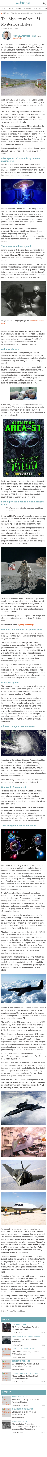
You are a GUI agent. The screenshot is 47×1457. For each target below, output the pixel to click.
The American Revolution (22, 1409)
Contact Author (17, 38)
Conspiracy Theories (21, 1324)
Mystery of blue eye (26, 625)
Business (27, 8)
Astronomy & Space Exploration (26, 1336)
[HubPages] (23, 3)
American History (19, 1397)
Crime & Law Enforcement (23, 1349)
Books (18, 8)
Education (37, 8)
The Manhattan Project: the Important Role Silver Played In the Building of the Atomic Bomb (26, 1426)
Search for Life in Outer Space (25, 1373)
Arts (3, 8)
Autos (11, 8)
